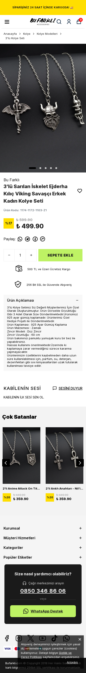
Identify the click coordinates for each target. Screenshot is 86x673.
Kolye (26, 33)
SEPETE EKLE (60, 255)
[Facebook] (7, 638)
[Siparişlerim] (69, 21)
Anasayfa (10, 33)
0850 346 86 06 (43, 591)
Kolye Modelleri (47, 33)
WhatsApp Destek (47, 611)
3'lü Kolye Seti (14, 38)
